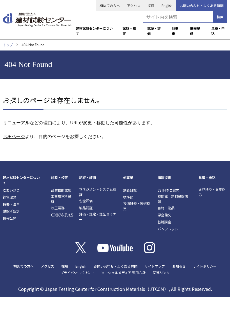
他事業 (175, 31)
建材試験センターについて (94, 31)
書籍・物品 (166, 207)
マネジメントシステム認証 (97, 192)
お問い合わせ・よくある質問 (202, 5)
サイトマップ (155, 266)
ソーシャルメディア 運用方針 (123, 272)
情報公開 (9, 218)
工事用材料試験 (61, 199)
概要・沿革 (11, 204)
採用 (151, 5)
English (167, 5)
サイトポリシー (205, 266)
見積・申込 (218, 31)
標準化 (128, 197)
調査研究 (130, 190)
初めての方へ (110, 5)
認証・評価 (154, 31)
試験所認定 (11, 211)
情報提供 (195, 31)
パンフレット (168, 228)
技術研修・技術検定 (136, 206)
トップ (8, 44)
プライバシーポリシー (77, 272)
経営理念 (9, 197)
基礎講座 (164, 221)
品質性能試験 (61, 190)
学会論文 (164, 214)
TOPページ (14, 136)
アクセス (133, 5)
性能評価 (86, 200)
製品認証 (86, 207)
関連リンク (161, 272)
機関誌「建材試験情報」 (173, 199)
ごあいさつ (11, 190)
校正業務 (58, 207)
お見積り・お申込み (212, 192)
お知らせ (179, 266)
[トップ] (37, 18)
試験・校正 (129, 31)
